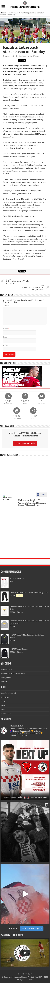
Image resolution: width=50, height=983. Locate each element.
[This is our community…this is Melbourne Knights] (25, 832)
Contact (4, 682)
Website (6, 345)
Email (6, 337)
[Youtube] (29, 973)
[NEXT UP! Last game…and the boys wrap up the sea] (25, 770)
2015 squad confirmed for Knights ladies (33, 288)
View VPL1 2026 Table (25, 443)
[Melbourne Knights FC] (25, 4)
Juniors (3, 705)
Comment (7, 305)
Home (4, 13)
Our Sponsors (6, 678)
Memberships (6, 669)
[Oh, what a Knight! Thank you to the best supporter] (25, 894)
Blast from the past (8, 693)
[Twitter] (23, 973)
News (11, 13)
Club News (19, 13)
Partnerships (6, 713)
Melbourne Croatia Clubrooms (13, 674)
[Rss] (19, 973)
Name (6, 329)
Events (3, 701)
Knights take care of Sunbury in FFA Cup (18, 281)
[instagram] (31, 973)
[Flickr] (26, 973)
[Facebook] (21, 973)
